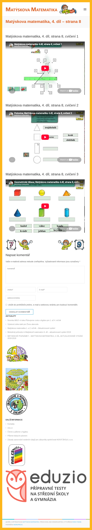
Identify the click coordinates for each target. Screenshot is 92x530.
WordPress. (18, 525)
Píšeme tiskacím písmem (17, 436)
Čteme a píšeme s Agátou (18, 432)
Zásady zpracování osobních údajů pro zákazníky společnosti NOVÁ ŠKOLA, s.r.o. (40, 440)
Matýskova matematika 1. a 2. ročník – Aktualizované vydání (31, 328)
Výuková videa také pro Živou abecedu (23, 324)
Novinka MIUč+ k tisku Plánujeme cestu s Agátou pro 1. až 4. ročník (34, 320)
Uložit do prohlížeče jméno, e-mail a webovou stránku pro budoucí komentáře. (43, 305)
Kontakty (11, 424)
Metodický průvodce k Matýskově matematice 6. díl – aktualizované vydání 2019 (39, 332)
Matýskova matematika (31, 522)
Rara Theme (77, 522)
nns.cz (10, 428)
